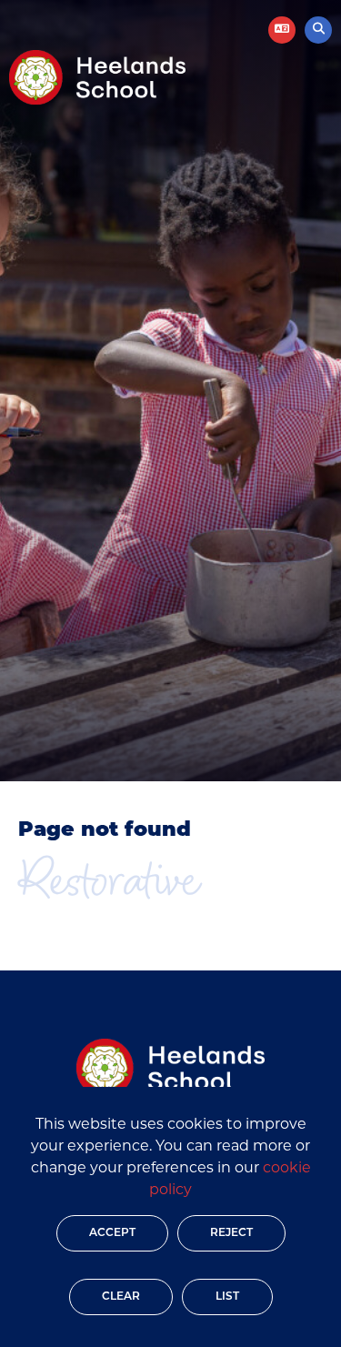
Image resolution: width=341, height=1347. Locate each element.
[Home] (97, 77)
